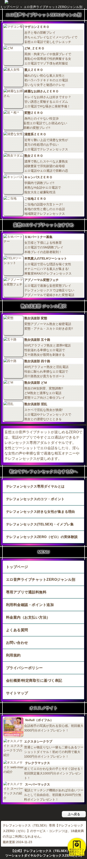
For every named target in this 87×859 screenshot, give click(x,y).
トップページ (17, 567)
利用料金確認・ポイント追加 (30, 605)
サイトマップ (17, 693)
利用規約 (13, 655)
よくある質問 (17, 630)
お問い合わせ (17, 642)
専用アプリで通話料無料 (26, 592)
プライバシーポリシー (24, 668)
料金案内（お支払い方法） (28, 617)
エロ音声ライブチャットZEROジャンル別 (40, 579)
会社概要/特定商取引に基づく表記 (34, 680)
